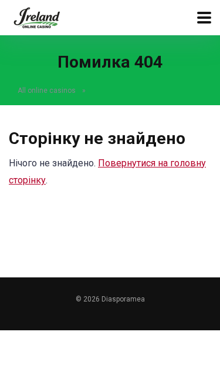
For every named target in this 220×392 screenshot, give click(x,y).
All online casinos (47, 90)
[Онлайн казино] (37, 16)
